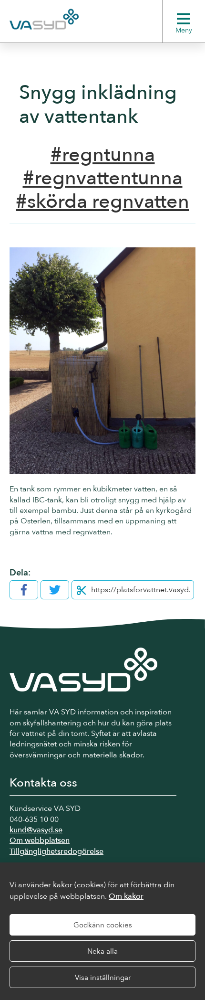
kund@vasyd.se (36, 830)
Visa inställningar (103, 977)
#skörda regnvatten (102, 201)
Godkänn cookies (102, 925)
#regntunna (103, 154)
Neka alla (102, 951)
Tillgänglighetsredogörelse (56, 851)
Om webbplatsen (40, 840)
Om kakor (126, 896)
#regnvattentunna (103, 178)
